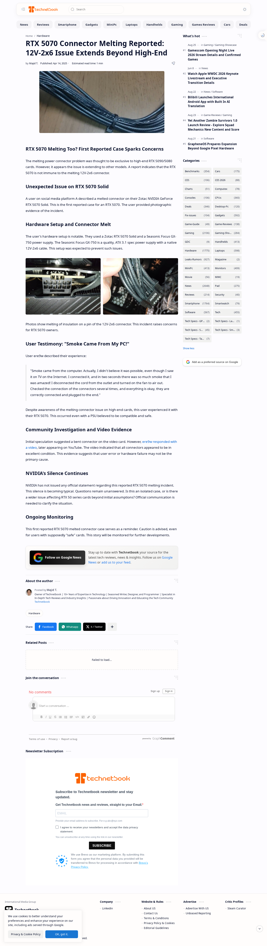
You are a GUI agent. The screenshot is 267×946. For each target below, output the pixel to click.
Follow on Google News (63, 557)
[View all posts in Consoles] (197, 197)
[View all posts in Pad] (227, 285)
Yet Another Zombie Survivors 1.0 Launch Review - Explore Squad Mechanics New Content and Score (213, 124)
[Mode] (245, 9)
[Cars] (227, 24)
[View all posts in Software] (197, 312)
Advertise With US (197, 908)
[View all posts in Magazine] (227, 259)
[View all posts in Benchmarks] (197, 171)
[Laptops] (131, 24)
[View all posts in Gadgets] (227, 215)
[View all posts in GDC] (197, 241)
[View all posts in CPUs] (227, 197)
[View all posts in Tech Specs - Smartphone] (197, 330)
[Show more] (188, 348)
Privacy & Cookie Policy (25, 934)
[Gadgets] (91, 24)
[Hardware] (34, 613)
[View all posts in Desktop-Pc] (227, 206)
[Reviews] (43, 24)
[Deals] (243, 24)
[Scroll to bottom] (259, 928)
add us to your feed (115, 562)
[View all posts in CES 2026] (227, 180)
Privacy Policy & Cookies (159, 923)
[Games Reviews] (203, 24)
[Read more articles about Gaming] (209, 45)
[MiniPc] (111, 24)
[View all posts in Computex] (227, 189)
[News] (23, 24)
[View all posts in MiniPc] (197, 268)
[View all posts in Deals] (197, 206)
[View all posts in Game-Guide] (197, 224)
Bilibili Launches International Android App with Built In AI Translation (211, 101)
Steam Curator (237, 908)
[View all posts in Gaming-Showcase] (227, 233)
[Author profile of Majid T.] (32, 63)
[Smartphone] (67, 24)
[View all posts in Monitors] (227, 268)
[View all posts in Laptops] (227, 250)
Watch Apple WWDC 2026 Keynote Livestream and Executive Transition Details (213, 78)
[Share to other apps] (112, 627)
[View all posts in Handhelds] (227, 241)
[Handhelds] (154, 24)
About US (149, 908)
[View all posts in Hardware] (197, 250)
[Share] (173, 63)
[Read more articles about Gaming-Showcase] (226, 45)
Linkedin (107, 908)
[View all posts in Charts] (197, 189)
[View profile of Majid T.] (46, 590)
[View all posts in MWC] (227, 277)
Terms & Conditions (156, 918)
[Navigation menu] (23, 9)
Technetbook (42, 601)
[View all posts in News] (197, 285)
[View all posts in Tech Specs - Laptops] (227, 321)
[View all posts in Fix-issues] (197, 215)
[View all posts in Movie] (197, 277)
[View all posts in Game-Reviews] (227, 224)
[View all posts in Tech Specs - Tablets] (197, 338)
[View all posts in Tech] (227, 312)
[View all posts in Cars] (227, 171)
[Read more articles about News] (205, 68)
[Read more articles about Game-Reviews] (213, 115)
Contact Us (151, 913)
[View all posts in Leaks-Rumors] (197, 259)
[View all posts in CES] (197, 180)
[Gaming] (177, 24)
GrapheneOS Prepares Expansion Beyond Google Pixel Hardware (212, 146)
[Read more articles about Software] (217, 91)
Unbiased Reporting (198, 913)
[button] (46, 627)
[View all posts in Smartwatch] (227, 303)
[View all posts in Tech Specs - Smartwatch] (227, 330)
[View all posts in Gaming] (197, 233)
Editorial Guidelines (156, 928)
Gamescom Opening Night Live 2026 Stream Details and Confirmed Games (214, 54)
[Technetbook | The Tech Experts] (42, 9)
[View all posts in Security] (227, 294)
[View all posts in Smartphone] (197, 303)
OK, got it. (61, 934)
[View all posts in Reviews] (197, 294)
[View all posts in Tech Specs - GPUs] (197, 321)
